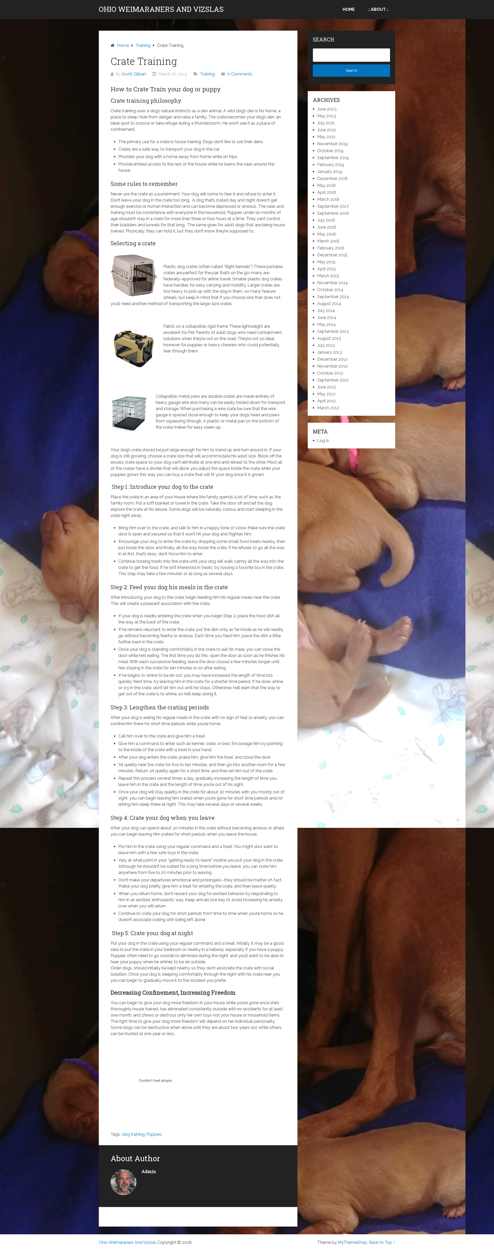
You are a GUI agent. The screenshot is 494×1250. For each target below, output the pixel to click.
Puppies (154, 1134)
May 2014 (326, 324)
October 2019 (330, 150)
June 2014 (326, 317)
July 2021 (326, 122)
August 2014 (329, 303)
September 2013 (333, 331)
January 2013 (329, 352)
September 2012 (333, 380)
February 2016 (330, 248)
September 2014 (333, 296)
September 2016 (333, 213)
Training (207, 74)
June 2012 (326, 387)
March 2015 (328, 275)
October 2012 (330, 373)
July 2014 (326, 310)
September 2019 (333, 157)
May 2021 (326, 136)
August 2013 (329, 338)
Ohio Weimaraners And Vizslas (161, 9)
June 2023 (327, 109)
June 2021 (326, 129)
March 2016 (328, 241)
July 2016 (326, 220)
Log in (323, 440)
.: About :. (378, 9)
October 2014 (330, 289)
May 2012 (326, 394)
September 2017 (333, 206)
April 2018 (326, 192)
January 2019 (329, 171)
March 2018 (328, 199)
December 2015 (332, 255)
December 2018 (332, 178)
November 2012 (332, 366)
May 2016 (326, 234)
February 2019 (330, 164)
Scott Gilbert (134, 74)
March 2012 (328, 407)
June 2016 (326, 227)
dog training (133, 1134)
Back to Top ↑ (382, 1242)
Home (349, 9)
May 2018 (326, 185)
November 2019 (332, 143)
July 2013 (326, 345)
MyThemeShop (352, 1242)
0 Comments (239, 74)
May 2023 (326, 116)
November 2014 (332, 282)
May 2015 (326, 261)
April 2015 (326, 268)
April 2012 (326, 400)
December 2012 (332, 359)
